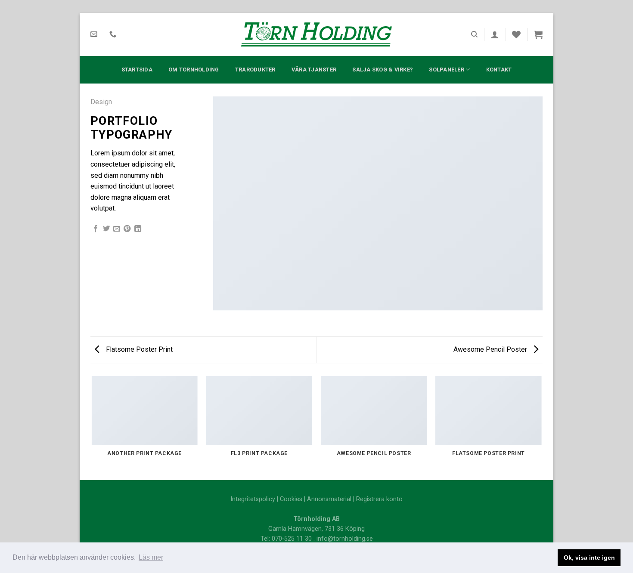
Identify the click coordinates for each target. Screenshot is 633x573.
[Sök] (474, 34)
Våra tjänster (314, 69)
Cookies (291, 499)
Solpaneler (446, 69)
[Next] (541, 427)
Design (101, 102)
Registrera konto (379, 499)
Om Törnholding (193, 69)
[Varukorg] (538, 34)
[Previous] (92, 427)
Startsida (136, 69)
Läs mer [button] (151, 557)
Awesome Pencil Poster (491, 349)
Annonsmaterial (329, 499)
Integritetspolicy (252, 499)
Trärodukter (255, 69)
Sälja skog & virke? (382, 69)
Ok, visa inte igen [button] (589, 557)
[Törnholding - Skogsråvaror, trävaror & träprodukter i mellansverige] (316, 34)
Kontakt (499, 69)
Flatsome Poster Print (138, 349)
